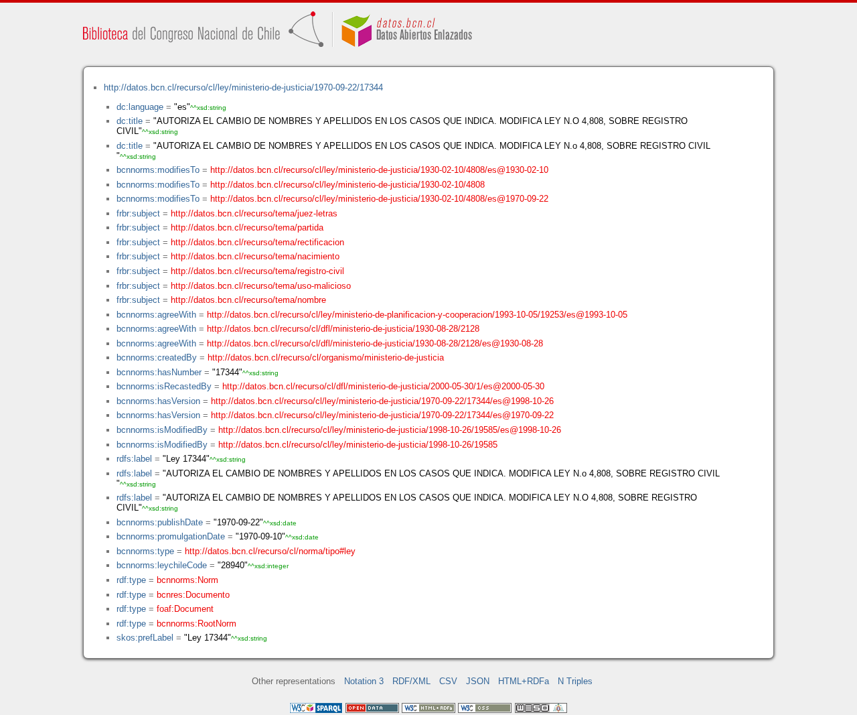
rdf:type (131, 580)
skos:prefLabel (144, 638)
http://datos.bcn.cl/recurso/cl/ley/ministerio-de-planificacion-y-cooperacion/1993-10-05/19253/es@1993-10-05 (417, 315)
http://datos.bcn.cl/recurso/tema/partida (247, 227)
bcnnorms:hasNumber (159, 372)
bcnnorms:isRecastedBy (164, 386)
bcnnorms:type (145, 551)
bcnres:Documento (193, 595)
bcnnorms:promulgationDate (170, 536)
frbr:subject (138, 213)
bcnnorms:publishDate (159, 522)
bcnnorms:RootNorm (196, 624)
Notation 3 (364, 681)
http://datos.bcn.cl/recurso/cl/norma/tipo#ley (270, 551)
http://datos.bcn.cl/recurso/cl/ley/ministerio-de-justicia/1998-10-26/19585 (357, 445)
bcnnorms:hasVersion (158, 401)
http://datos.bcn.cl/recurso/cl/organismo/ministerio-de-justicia (326, 357)
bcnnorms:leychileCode (161, 565)
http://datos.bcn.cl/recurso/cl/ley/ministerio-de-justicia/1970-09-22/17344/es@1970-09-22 (382, 415)
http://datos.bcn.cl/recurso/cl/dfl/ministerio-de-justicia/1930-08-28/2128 (343, 329)
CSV (448, 681)
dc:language (139, 107)
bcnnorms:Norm (187, 580)
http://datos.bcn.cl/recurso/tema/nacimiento (255, 256)
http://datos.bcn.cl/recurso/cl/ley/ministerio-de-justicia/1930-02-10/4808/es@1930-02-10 (379, 170)
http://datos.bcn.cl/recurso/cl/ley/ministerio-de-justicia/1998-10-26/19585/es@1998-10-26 (389, 430)
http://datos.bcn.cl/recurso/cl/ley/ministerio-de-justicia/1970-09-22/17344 (243, 87)
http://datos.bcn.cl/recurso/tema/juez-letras (254, 213)
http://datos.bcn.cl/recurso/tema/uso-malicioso (261, 286)
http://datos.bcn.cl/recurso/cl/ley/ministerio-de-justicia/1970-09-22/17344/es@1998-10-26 (382, 401)
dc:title (129, 121)
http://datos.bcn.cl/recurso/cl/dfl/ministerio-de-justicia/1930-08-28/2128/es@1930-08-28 (375, 343)
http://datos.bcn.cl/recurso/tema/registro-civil (257, 271)
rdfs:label (134, 459)
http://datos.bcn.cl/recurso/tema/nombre (248, 300)
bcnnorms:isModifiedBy (162, 430)
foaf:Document (185, 609)
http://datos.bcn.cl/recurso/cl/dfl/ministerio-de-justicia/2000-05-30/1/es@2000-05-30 (383, 386)
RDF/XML (411, 681)
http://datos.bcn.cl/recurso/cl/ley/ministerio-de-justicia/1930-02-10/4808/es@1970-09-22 (379, 199)
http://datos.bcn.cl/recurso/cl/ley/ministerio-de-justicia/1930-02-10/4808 (347, 185)
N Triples (575, 681)
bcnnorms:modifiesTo (158, 170)
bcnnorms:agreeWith (156, 315)
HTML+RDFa (523, 681)
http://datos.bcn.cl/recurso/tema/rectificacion (257, 242)
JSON (477, 681)
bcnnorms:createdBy (156, 357)
